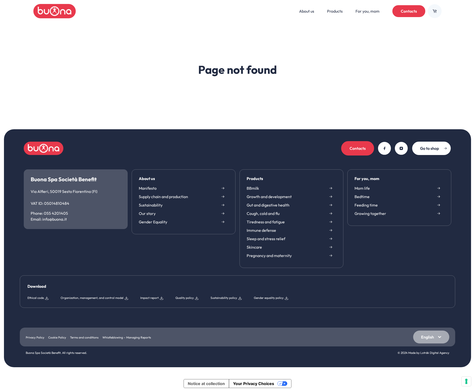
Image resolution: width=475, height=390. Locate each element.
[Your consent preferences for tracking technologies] (466, 381)
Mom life (362, 188)
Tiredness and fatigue (266, 221)
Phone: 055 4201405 (49, 213)
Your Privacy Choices (253, 383)
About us (147, 179)
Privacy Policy (35, 337)
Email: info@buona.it (49, 219)
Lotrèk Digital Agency (434, 353)
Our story (147, 213)
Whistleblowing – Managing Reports (126, 337)
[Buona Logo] (54, 11)
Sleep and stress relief (266, 238)
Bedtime (362, 196)
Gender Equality (153, 221)
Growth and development (269, 196)
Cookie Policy (57, 337)
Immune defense (261, 230)
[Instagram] (401, 148)
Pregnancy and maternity (269, 255)
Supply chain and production (163, 196)
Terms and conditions (84, 337)
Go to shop (429, 148)
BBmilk (253, 188)
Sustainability (151, 205)
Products (255, 179)
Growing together (370, 213)
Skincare (254, 247)
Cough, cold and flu (263, 213)
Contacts (409, 11)
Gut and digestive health (268, 205)
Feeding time (366, 205)
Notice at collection (206, 383)
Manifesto (148, 188)
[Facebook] (384, 148)
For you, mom (367, 179)
